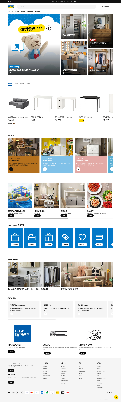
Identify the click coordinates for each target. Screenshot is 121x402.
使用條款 (106, 399)
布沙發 (98, 368)
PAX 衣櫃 (99, 373)
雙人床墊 (99, 366)
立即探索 (37, 215)
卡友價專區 (37, 11)
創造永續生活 (82, 371)
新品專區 (23, 11)
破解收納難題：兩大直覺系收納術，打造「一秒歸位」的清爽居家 (28, 289)
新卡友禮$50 (31, 244)
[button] (113, 157)
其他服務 (45, 378)
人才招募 (81, 368)
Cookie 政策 (111, 399)
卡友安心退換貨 (82, 244)
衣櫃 (98, 375)
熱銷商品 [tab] (10, 83)
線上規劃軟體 (64, 371)
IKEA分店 (81, 373)
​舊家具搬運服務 (46, 375)
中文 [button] (110, 392)
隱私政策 (101, 399)
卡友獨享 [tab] (28, 83)
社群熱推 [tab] (16, 83)
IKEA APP (81, 378)
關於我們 (81, 366)
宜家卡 (53, 1)
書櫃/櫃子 (99, 380)
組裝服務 (45, 371)
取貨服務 (45, 368)
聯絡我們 (63, 375)
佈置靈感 (17, 11)
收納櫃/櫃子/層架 (101, 371)
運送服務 (45, 366)
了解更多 (11, 215)
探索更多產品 (100, 387)
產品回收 (63, 383)
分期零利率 (99, 244)
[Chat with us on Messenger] (116, 397)
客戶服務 (63, 366)
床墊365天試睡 (64, 380)
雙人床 (98, 385)
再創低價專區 (30, 11)
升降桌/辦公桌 (100, 383)
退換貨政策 (63, 368)
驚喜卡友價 (65, 244)
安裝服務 (45, 373)
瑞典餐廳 (74, 1)
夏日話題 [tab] (22, 83)
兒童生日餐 (49, 244)
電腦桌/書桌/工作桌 (101, 378)
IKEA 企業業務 (60, 1)
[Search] (19, 7)
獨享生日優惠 (15, 244)
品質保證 (63, 373)
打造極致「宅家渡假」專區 (69, 289)
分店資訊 (67, 1)
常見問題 (63, 378)
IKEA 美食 (81, 375)
